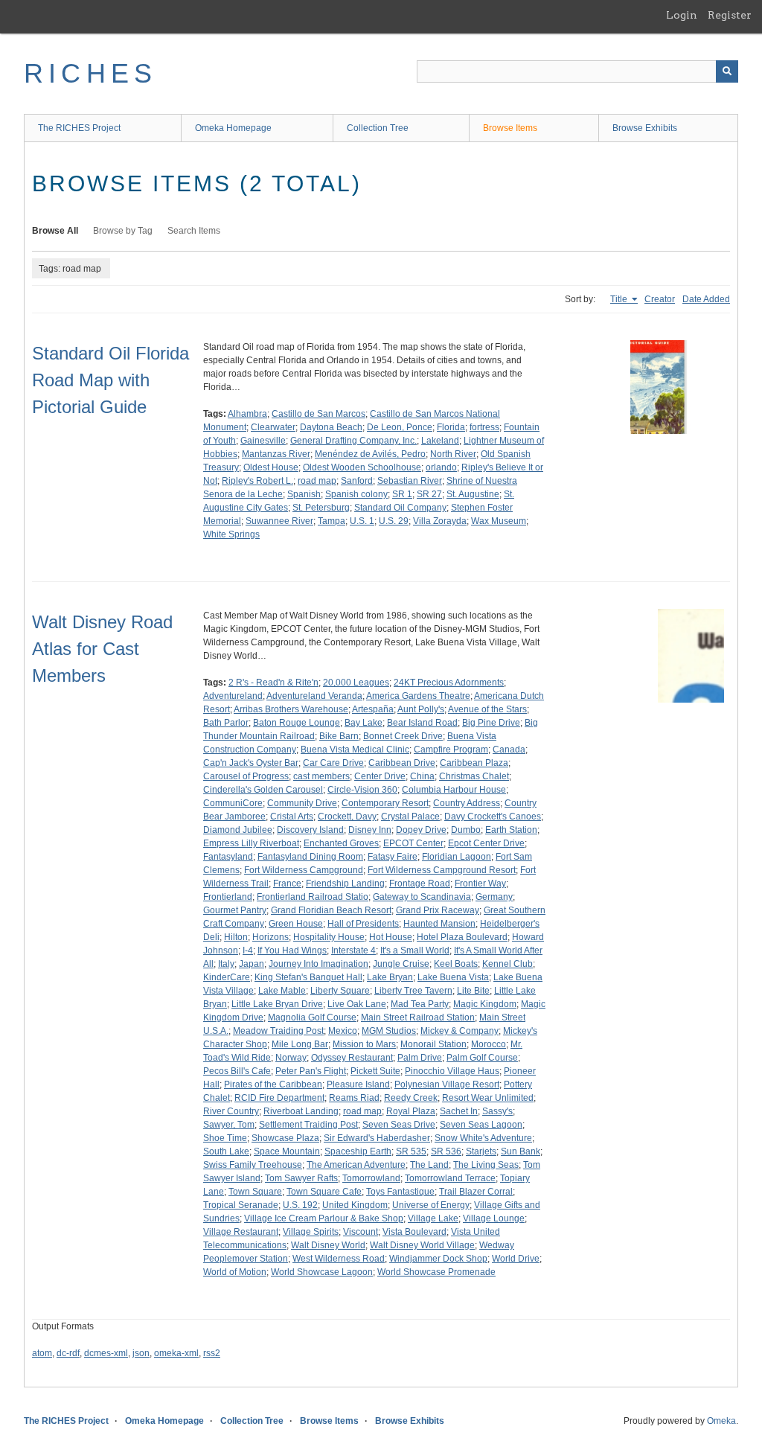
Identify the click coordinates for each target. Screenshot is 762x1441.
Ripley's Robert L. (257, 481)
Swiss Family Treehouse (252, 1165)
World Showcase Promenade (436, 1272)
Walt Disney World (328, 1245)
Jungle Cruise (401, 964)
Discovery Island (310, 830)
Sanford (357, 481)
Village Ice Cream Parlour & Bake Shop (323, 1218)
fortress (484, 427)
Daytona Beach (331, 427)
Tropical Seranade (240, 1205)
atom (42, 1353)
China (422, 776)
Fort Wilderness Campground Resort (442, 870)
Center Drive (380, 776)
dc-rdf (68, 1353)
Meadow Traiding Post (278, 1031)
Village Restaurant (240, 1232)
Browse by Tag (123, 231)
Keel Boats (456, 964)
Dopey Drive (421, 830)
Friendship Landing (345, 883)
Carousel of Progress (246, 776)
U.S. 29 (394, 521)
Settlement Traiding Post (308, 1124)
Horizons (270, 937)
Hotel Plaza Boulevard (462, 937)
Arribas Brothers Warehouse (291, 709)
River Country (231, 1111)
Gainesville (263, 440)
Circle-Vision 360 (362, 790)
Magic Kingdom (484, 1004)
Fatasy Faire (392, 856)
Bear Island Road (422, 723)
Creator (659, 299)
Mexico (342, 1031)
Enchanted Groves (341, 843)
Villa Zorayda (440, 521)
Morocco (488, 1044)
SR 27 (429, 494)
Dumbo (466, 830)
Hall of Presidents (363, 923)
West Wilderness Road (338, 1258)
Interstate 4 (353, 950)
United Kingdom (355, 1205)
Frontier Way (480, 883)
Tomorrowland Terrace (450, 1178)
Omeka (721, 1421)
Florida (451, 427)
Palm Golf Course (482, 1057)
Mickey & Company (459, 1031)
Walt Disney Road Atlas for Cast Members (102, 649)
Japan (251, 964)
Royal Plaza (410, 1111)
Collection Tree (378, 128)
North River (453, 454)
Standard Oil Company (400, 507)
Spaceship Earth (357, 1151)
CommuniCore (233, 803)
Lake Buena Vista (453, 977)
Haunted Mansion (439, 923)
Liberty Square (340, 990)
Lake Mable (282, 990)
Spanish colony (356, 494)
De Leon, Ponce (399, 427)
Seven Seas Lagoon (481, 1124)
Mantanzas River (276, 454)
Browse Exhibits (644, 128)
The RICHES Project (79, 128)
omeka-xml (176, 1353)
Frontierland (227, 897)
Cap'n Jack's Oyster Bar (250, 763)
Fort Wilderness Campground (303, 870)
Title (620, 299)
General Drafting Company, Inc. (353, 440)
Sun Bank (520, 1151)
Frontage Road (419, 883)
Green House (296, 923)
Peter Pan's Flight (310, 1071)
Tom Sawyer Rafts (301, 1178)
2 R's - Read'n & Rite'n (273, 682)
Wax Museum (498, 521)
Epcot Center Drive (486, 843)
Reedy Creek (411, 1098)
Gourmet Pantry (234, 910)
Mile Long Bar (300, 1044)
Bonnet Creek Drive (403, 736)
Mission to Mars (364, 1044)
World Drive (516, 1258)
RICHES (90, 73)
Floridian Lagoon (456, 856)
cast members (321, 776)
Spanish (304, 494)
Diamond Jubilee (237, 830)
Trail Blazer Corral (476, 1191)
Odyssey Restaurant (352, 1057)
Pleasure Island (358, 1084)
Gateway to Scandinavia (422, 897)
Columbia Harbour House (454, 790)
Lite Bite (473, 990)
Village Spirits (311, 1232)
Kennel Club (507, 964)
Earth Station (511, 830)
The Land (429, 1165)
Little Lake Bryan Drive (277, 1004)
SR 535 (411, 1151)
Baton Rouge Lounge (296, 723)
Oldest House (270, 467)
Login (681, 15)
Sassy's (497, 1111)
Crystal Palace (410, 816)
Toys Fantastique (400, 1191)
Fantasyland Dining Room (310, 856)
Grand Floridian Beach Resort (331, 910)
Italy (226, 964)
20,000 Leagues (356, 682)
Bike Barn (339, 736)
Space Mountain (287, 1151)
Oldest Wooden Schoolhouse (362, 467)
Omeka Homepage (233, 128)
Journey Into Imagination (318, 964)
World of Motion (234, 1272)
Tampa (331, 521)
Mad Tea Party (420, 1004)
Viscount (360, 1232)
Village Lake (433, 1218)
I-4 (248, 950)
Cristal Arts (291, 816)
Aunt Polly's (420, 709)
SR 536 (446, 1151)
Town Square (255, 1191)
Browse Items (510, 128)
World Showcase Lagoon (322, 1272)
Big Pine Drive (491, 723)
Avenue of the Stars (487, 709)
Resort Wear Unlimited (488, 1098)
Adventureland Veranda (314, 696)
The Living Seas (486, 1165)
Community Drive (302, 803)
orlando (441, 467)
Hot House (390, 937)
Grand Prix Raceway (437, 910)
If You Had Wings (292, 950)
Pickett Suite (375, 1071)
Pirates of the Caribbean (273, 1084)
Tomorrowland (371, 1178)
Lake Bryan (390, 977)
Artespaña (373, 709)
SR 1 (402, 494)
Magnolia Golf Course (312, 1017)
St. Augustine (472, 494)
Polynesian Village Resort (446, 1084)
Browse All (55, 231)
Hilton (236, 937)
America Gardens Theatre (418, 696)
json (141, 1353)
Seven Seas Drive (398, 1124)
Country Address (466, 803)
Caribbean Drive (401, 763)
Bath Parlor (226, 723)
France (287, 883)
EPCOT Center (413, 843)
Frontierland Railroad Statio (312, 897)
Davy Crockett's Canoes (492, 816)
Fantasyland (228, 856)
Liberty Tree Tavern (413, 990)
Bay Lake (363, 723)
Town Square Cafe (324, 1191)
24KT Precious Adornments (449, 682)
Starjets (481, 1151)
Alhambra (247, 414)
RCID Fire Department (279, 1098)
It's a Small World (414, 950)
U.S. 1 (362, 521)
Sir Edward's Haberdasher (377, 1138)
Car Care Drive (333, 763)
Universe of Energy (431, 1205)
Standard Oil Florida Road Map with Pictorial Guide (110, 380)
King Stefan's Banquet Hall (308, 977)
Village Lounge (494, 1218)
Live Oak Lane (356, 1004)
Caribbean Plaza (474, 763)
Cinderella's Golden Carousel (263, 790)
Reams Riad (354, 1098)
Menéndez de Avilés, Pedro (370, 454)
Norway (291, 1057)
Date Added (706, 299)
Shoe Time (225, 1138)
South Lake (226, 1151)
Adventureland (233, 696)
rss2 (211, 1353)
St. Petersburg (321, 507)
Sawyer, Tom (228, 1124)
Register (730, 15)
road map (317, 481)
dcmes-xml (106, 1353)
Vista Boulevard (414, 1232)
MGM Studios (389, 1031)
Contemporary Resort (385, 803)
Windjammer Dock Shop (438, 1258)
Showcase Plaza (285, 1138)
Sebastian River (409, 481)
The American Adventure (356, 1165)
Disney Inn (369, 830)
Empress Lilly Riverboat (251, 843)
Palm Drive (419, 1057)
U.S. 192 (300, 1205)
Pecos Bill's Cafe (237, 1071)
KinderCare (226, 977)
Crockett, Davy (347, 816)
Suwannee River (279, 521)
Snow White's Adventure (483, 1138)
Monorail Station (433, 1044)
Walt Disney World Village (422, 1245)
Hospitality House (329, 937)
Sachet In (459, 1111)
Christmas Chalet (474, 776)
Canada (509, 749)
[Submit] (727, 71)
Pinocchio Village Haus (452, 1071)
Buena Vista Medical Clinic (355, 749)
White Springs (231, 534)
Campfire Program (451, 749)
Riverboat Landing (301, 1111)
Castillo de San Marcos (318, 414)
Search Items (193, 231)
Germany (494, 897)
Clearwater (273, 427)
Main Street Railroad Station (418, 1017)
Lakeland (440, 440)
